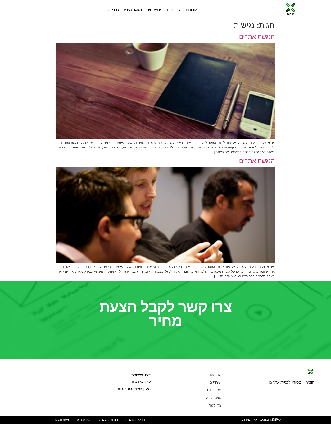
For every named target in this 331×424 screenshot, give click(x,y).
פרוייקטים (154, 9)
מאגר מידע (133, 9)
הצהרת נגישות (108, 419)
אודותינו (191, 9)
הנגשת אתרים (257, 36)
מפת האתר (61, 419)
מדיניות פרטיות (135, 419)
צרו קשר (112, 9)
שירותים (173, 9)
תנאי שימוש (84, 419)
